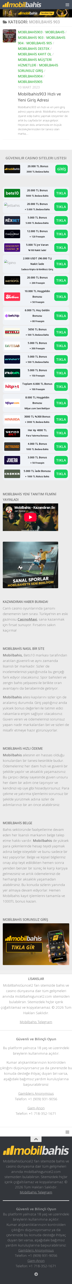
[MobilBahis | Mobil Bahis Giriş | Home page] (28, 4)
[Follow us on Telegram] (36, 1274)
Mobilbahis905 (30, 81)
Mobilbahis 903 (30, 37)
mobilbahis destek (33, 48)
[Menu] (67, 4)
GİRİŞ (61, 169)
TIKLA (61, 193)
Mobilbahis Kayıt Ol (35, 54)
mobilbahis (54, 32)
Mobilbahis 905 (39, 43)
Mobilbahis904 (30, 76)
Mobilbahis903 (30, 32)
